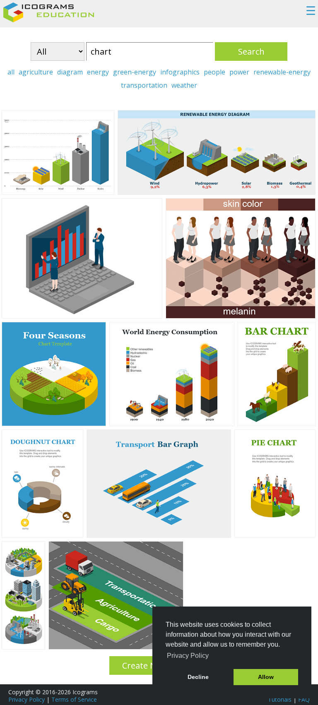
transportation (144, 85)
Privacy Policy (26, 699)
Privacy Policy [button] (188, 655)
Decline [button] (198, 677)
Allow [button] (266, 677)
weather (184, 85)
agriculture (36, 72)
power (239, 72)
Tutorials (280, 699)
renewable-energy (282, 72)
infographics (180, 72)
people (214, 72)
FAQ (304, 699)
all (10, 72)
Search (251, 51)
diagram (70, 72)
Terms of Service (74, 699)
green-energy (134, 72)
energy (98, 72)
